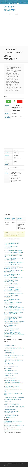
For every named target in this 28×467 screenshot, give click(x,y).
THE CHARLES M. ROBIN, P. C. (13, 287)
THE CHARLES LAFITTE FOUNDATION (10, 326)
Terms (11, 14)
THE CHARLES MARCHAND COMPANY (11, 243)
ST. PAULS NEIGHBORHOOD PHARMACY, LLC (12, 412)
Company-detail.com (9, 8)
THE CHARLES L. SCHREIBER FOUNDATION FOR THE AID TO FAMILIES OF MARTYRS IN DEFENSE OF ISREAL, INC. (14, 334)
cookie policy (13, 3)
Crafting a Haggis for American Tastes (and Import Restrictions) (13, 422)
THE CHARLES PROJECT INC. (12, 264)
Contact (16, 14)
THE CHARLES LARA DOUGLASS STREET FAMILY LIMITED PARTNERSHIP (13, 318)
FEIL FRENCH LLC (9, 363)
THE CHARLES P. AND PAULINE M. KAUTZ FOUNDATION (13, 259)
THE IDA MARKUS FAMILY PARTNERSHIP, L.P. (11, 387)
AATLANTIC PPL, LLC (10, 378)
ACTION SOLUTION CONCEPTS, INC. (14, 406)
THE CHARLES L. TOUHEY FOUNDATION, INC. (11, 329)
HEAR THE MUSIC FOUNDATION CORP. (13, 394)
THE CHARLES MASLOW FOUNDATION (11, 247)
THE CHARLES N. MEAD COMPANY (14, 252)
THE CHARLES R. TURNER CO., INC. (14, 278)
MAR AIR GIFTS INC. (10, 345)
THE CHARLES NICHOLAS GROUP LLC (13, 255)
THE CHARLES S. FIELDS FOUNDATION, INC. (11, 280)
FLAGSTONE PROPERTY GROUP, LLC (14, 397)
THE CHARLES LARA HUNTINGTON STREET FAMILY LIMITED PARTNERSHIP (14, 314)
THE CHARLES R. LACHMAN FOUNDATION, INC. (12, 274)
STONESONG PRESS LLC (11, 366)
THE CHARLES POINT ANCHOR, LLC (14, 262)
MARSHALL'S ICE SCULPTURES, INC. (14, 348)
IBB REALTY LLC (9, 353)
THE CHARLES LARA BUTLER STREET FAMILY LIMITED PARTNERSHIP (14, 322)
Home (6, 14)
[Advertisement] (14, 31)
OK (17, 3)
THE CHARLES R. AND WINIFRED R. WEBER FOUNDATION (13, 267)
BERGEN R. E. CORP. (10, 409)
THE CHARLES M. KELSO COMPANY (14, 293)
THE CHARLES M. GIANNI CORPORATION (11, 296)
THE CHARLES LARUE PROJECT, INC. (14, 310)
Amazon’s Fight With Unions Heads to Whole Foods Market (13, 430)
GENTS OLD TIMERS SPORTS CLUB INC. (13, 383)
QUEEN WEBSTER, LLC (11, 357)
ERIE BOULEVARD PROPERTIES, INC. (14, 355)
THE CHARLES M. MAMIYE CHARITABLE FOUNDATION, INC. (12, 290)
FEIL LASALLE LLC (9, 368)
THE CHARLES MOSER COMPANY (13, 250)
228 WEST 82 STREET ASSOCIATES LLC (13, 360)
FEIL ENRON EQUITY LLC (11, 373)
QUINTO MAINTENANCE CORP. (13, 399)
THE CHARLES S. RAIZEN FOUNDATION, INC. (11, 284)
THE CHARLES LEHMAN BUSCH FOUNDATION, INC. (13, 303)
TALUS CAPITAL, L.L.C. (11, 417)
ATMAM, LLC (8, 350)
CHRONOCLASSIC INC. (11, 371)
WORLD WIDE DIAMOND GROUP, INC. (13, 390)
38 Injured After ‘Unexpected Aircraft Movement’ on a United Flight (14, 426)
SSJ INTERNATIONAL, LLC (11, 415)
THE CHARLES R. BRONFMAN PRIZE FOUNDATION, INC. (14, 271)
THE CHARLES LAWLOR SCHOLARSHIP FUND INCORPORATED (14, 307)
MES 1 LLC (8, 402)
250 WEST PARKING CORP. (12, 404)
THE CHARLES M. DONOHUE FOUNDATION (12, 299)
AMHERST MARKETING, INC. (12, 380)
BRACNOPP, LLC (9, 375)
